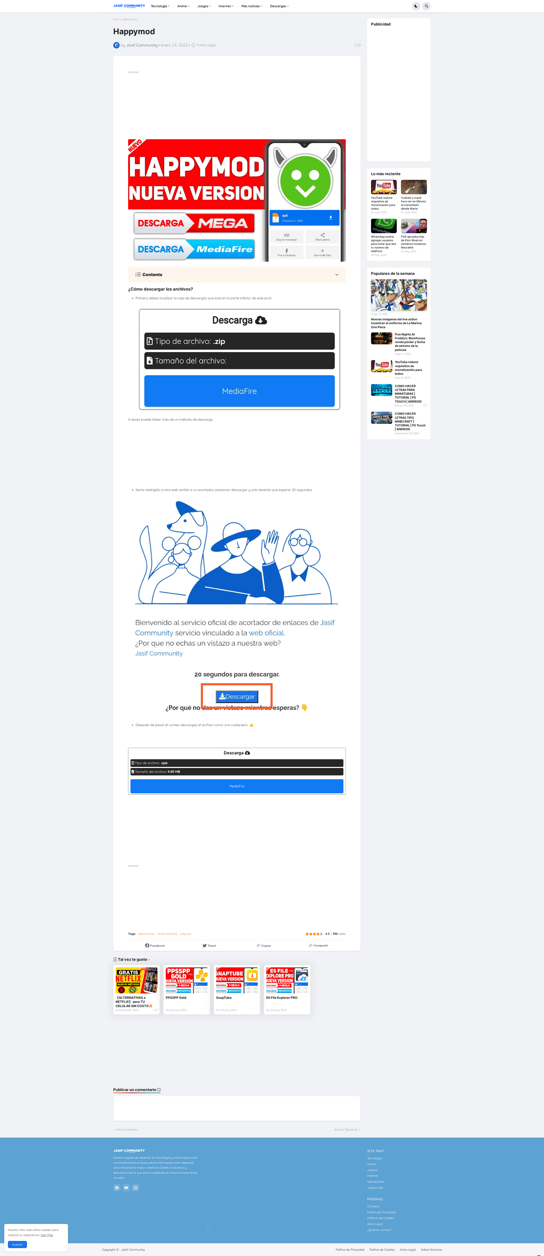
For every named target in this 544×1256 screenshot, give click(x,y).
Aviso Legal (375, 1224)
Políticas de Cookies (380, 1218)
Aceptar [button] (17, 1244)
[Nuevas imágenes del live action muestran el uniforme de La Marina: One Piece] (399, 295)
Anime (371, 1164)
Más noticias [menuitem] (250, 6)
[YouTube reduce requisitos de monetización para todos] (384, 187)
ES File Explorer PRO (282, 998)
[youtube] (126, 1187)
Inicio (116, 19)
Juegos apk (375, 1187)
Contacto (373, 1206)
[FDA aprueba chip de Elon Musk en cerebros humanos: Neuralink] (414, 226)
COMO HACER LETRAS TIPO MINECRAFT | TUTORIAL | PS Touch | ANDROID (410, 421)
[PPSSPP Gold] (187, 980)
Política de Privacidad (381, 1212)
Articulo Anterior (127, 1129)
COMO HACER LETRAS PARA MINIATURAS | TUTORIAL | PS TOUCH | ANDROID (408, 393)
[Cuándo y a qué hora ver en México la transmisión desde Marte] (414, 187)
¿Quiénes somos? (379, 1230)
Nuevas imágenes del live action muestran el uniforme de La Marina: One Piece (396, 323)
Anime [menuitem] (182, 6)
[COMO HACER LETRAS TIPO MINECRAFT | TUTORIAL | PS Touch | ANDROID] (381, 418)
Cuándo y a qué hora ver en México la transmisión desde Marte (413, 203)
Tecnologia (374, 1158)
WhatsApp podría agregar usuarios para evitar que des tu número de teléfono (383, 244)
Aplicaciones (375, 1182)
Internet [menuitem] (225, 6)
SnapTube (224, 998)
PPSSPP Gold (176, 998)
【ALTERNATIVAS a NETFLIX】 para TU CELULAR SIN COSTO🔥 (134, 1002)
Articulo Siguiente (346, 1129)
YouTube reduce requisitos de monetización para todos (383, 203)
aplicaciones (130, 19)
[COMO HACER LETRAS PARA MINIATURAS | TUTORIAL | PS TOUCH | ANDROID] (381, 390)
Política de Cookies (382, 1250)
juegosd (185, 934)
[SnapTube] (237, 980)
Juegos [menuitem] (202, 6)
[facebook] (116, 1187)
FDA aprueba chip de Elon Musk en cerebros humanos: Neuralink (413, 242)
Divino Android (167, 934)
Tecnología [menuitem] (159, 6)
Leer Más (47, 1235)
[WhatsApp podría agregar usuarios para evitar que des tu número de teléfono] (384, 226)
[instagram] (135, 1187)
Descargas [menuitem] (278, 6)
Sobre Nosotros (431, 1250)
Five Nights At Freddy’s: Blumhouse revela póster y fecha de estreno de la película (410, 342)
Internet (372, 1176)
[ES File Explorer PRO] (287, 980)
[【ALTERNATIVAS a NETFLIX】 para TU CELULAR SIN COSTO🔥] (136, 980)
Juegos (372, 1170)
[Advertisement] (251, 104)
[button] (416, 6)
